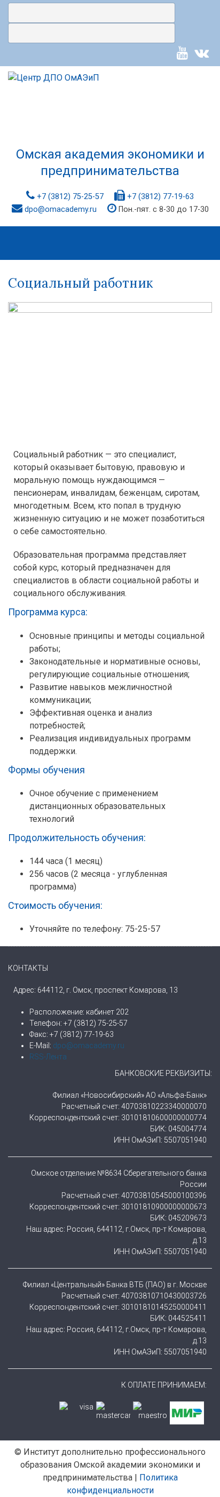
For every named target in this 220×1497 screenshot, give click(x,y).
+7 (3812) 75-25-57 (70, 196)
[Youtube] (182, 53)
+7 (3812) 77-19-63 (160, 196)
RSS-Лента (48, 1056)
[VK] (201, 53)
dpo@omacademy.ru (61, 209)
